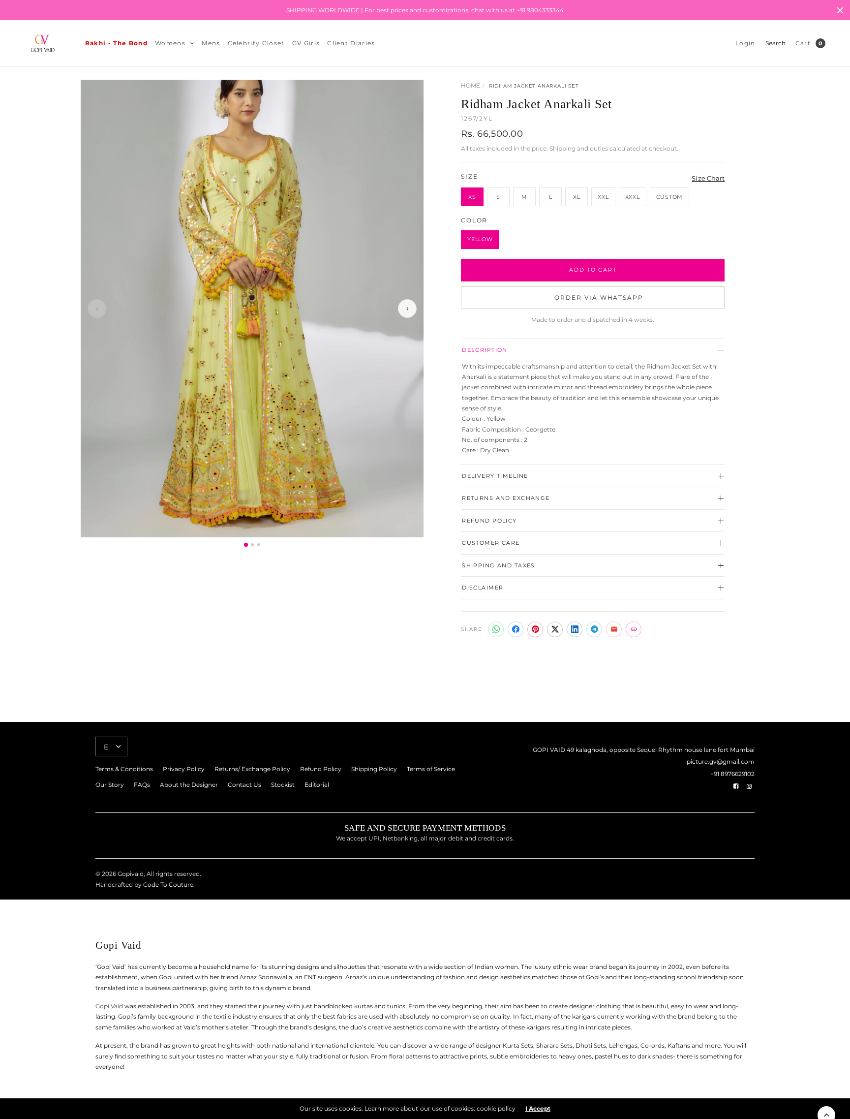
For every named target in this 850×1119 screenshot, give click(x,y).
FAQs (142, 784)
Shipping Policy (374, 769)
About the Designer (189, 784)
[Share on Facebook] (515, 629)
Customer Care (491, 542)
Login (745, 43)
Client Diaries (351, 43)
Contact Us (244, 784)
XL (576, 196)
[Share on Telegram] (594, 629)
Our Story (109, 784)
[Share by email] (614, 629)
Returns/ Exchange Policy (252, 769)
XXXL (632, 196)
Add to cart (592, 269)
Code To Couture (167, 884)
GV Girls (306, 43)
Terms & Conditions (124, 769)
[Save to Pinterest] (535, 629)
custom (669, 196)
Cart (803, 43)
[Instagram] (749, 786)
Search (775, 43)
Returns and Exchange (506, 498)
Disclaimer (482, 587)
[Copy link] (633, 629)
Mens (211, 43)
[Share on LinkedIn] (574, 629)
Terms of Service (431, 769)
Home (470, 85)
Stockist (283, 784)
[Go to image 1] (245, 544)
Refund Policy (489, 520)
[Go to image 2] (252, 544)
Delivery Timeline (495, 475)
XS (472, 196)
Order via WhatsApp (598, 297)
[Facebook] (736, 786)
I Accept (537, 1109)
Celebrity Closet (256, 43)
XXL (603, 196)
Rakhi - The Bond (116, 43)
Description (485, 349)
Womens (170, 43)
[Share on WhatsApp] (496, 629)
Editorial (316, 784)
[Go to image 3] (258, 544)
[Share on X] (555, 629)
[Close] (840, 10)
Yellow (480, 239)
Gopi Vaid (109, 1006)
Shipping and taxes (498, 565)
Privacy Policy (184, 769)
